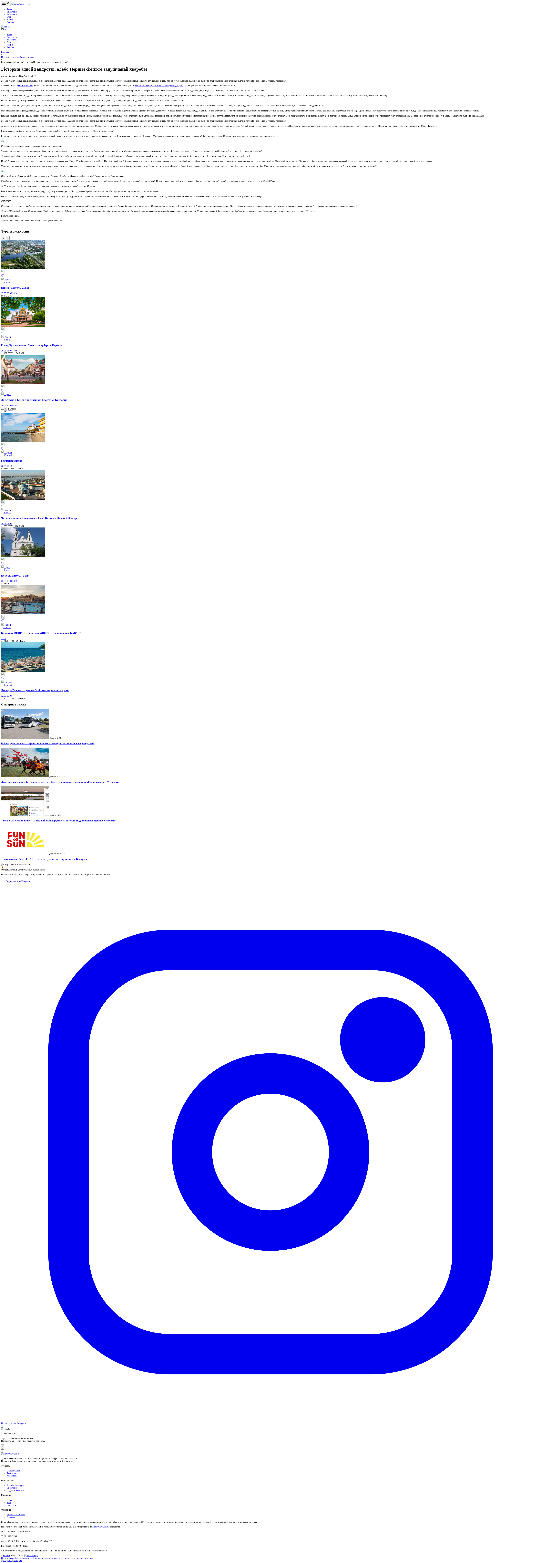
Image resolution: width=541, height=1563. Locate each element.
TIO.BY (6, 1555)
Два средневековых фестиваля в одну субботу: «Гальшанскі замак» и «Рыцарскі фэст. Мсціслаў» (60, 781)
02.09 (4, 696)
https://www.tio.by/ (100, 1527)
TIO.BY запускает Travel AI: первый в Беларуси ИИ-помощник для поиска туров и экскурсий (58, 820)
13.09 (14, 350)
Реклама (11, 1517)
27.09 (3, 638)
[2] (3, 141)
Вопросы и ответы (16, 1514)
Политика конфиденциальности (16, 1558)
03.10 (14, 581)
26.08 (4, 405)
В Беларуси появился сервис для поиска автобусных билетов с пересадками (47, 743)
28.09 (4, 466)
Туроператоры (14, 1473)
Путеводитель (13, 1470)
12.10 (9, 466)
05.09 (9, 523)
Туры (9, 9)
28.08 (9, 405)
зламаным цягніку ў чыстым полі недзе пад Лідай (159, 85)
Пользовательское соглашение (47, 1558)
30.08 (4, 350)
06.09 (9, 350)
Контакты (11, 1505)
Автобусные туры (15, 1485)
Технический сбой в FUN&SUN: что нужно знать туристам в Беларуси (44, 859)
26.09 (9, 293)
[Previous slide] (3, 238)
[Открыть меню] (6, 3)
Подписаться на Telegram (17, 881)
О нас (9, 1500)
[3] (3, 171)
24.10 (14, 293)
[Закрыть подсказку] (2, 1426)
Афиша (10, 22)
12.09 (4, 293)
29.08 (4, 523)
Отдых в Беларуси (15, 1490)
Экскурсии (12, 12)
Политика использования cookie (79, 1558)
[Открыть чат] (2, 1447)
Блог (9, 17)
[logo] (20, 4)
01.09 (14, 405)
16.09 (9, 581)
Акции (10, 19)
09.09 (9, 696)
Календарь (12, 14)
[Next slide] (8, 238)
